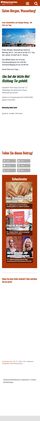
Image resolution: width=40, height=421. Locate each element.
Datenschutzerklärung (11, 380)
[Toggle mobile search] (36, 3)
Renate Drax (8, 361)
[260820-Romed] (19, 238)
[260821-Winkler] (19, 210)
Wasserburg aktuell (16, 363)
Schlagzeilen (6, 363)
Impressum (25, 380)
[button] (9, 161)
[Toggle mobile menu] (28, 3)
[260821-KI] (19, 183)
